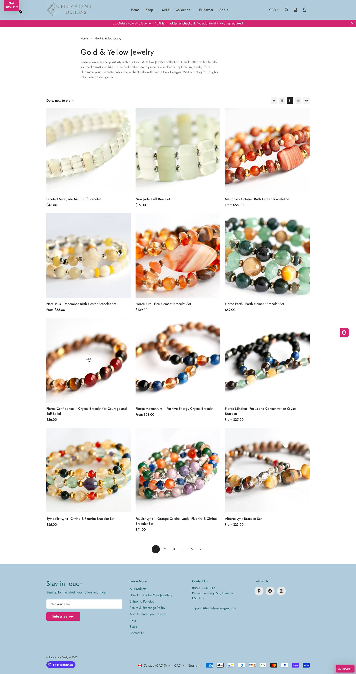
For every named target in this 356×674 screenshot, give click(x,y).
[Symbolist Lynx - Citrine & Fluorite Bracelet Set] (88, 470)
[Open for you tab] (344, 332)
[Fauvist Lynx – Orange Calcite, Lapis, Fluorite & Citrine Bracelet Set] (178, 470)
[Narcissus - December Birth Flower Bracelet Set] (88, 255)
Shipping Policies (142, 601)
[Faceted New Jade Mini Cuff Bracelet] (88, 150)
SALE (166, 9)
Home (135, 9)
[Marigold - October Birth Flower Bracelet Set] (267, 150)
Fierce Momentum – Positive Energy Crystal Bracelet (174, 408)
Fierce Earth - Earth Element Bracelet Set (254, 303)
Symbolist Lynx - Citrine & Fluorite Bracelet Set (80, 518)
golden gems (104, 77)
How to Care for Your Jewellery (151, 595)
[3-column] (290, 100)
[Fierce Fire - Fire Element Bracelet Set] (178, 255)
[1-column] (274, 100)
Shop (149, 9)
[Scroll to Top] (349, 654)
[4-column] (298, 100)
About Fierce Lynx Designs (148, 614)
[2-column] (282, 100)
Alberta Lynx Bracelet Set (243, 518)
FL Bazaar (206, 9)
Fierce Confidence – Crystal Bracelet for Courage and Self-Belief (86, 411)
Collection (183, 9)
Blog (133, 620)
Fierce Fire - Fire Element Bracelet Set (163, 303)
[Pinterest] (259, 591)
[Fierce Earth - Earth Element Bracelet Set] (267, 255)
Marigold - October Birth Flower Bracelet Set (257, 199)
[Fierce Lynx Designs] (69, 10)
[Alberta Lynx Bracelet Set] (267, 470)
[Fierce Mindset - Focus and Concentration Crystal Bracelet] (267, 360)
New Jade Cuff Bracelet (153, 199)
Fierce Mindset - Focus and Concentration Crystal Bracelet (261, 411)
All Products (138, 588)
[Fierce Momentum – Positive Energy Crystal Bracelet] (178, 360)
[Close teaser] (20, 12)
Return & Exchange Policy (147, 607)
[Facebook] (270, 591)
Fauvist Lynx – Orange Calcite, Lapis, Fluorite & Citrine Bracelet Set (176, 521)
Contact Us (137, 632)
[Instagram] (281, 591)
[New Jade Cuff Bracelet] (178, 150)
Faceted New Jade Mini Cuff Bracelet (73, 199)
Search (134, 626)
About (223, 9)
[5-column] (306, 100)
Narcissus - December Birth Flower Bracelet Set (81, 303)
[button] (11, 5)
